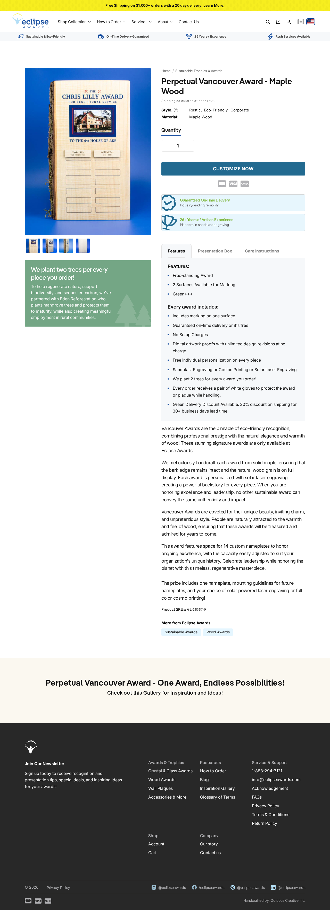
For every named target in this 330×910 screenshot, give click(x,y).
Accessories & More (167, 797)
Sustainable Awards (181, 632)
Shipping (168, 101)
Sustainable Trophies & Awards (198, 71)
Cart (152, 852)
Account (156, 843)
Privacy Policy (265, 805)
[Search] (268, 22)
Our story (209, 843)
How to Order (213, 770)
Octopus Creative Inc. (287, 900)
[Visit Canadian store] (301, 22)
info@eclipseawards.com (276, 779)
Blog (204, 779)
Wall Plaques (160, 788)
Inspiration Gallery (217, 788)
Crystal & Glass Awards (170, 770)
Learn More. (214, 5)
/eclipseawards (211, 887)
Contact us (210, 852)
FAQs (257, 797)
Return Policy (264, 823)
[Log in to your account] (289, 22)
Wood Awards (218, 632)
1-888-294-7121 (267, 770)
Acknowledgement (270, 788)
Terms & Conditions (270, 814)
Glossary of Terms (217, 797)
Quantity (171, 130)
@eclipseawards (172, 887)
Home (166, 71)
